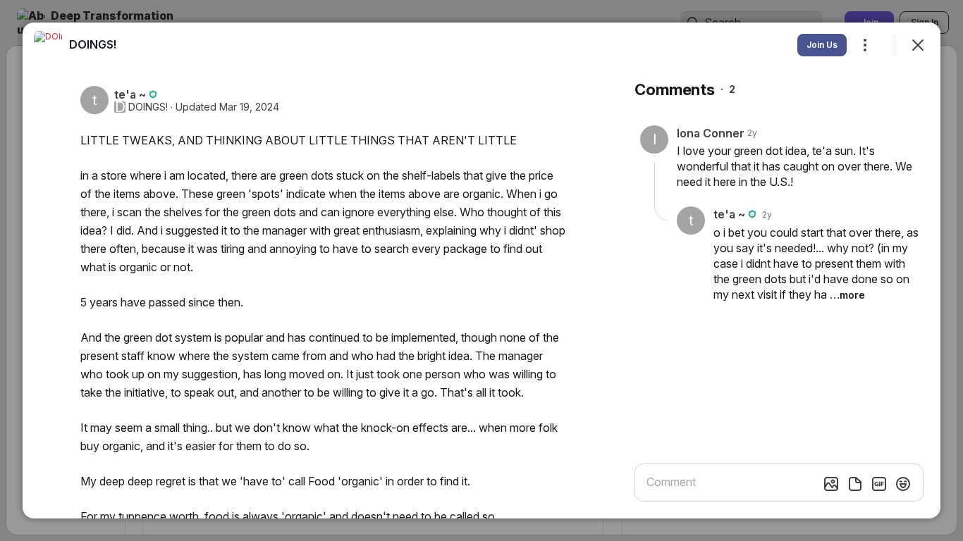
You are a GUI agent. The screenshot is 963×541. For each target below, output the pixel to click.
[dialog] (481, 270)
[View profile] (48, 45)
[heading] (92, 44)
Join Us (822, 44)
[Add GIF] (879, 484)
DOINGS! (148, 107)
